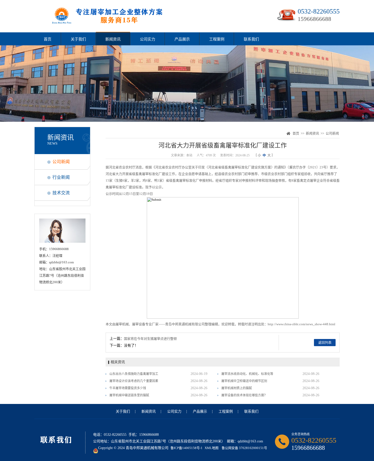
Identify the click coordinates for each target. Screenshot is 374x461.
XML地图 (212, 448)
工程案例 (216, 39)
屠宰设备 (138, 324)
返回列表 (325, 342)
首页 (47, 39)
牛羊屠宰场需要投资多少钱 (127, 388)
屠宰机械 (122, 324)
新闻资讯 (113, 39)
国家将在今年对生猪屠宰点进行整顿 (150, 339)
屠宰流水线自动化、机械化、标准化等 (247, 374)
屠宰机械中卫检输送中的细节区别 (244, 381)
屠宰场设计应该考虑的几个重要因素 (133, 381)
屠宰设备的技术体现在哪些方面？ (244, 395)
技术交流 (61, 193)
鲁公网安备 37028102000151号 (244, 448)
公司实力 (147, 39)
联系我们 (251, 39)
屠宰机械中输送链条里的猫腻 (129, 395)
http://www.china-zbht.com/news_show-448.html (301, 324)
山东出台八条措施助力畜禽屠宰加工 (133, 374)
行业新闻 (61, 177)
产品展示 (182, 39)
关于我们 (78, 39)
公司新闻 (61, 161)
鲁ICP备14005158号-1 (186, 448)
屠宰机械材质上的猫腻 (236, 388)
